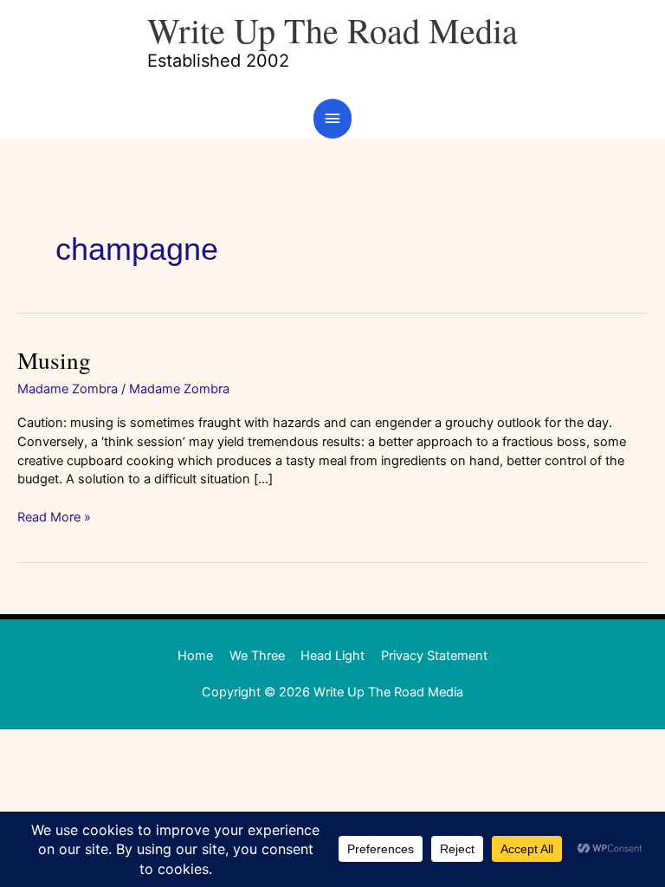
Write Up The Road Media (332, 30)
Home (195, 656)
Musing (54, 360)
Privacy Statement (434, 656)
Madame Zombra (67, 389)
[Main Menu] (332, 119)
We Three (257, 656)
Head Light (332, 656)
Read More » (54, 516)
